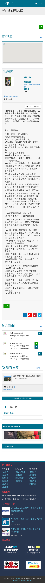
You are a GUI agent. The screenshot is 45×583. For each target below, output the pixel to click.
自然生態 (5, 481)
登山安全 (5, 472)
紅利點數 (32, 475)
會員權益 (32, 472)
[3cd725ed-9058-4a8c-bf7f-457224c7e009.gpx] (5, 343)
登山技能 (5, 487)
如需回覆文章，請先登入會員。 (22, 398)
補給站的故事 (20, 472)
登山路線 (5, 484)
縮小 (38, 106)
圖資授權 (19, 481)
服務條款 (19, 475)
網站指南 (32, 478)
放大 (29, 106)
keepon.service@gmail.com (22, 580)
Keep (7, 3)
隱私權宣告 (20, 478)
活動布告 (32, 481)
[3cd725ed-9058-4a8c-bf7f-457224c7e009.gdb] (5, 333)
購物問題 (32, 484)
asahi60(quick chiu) (12, 96)
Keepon (17, 578)
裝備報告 (5, 478)
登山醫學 (5, 475)
